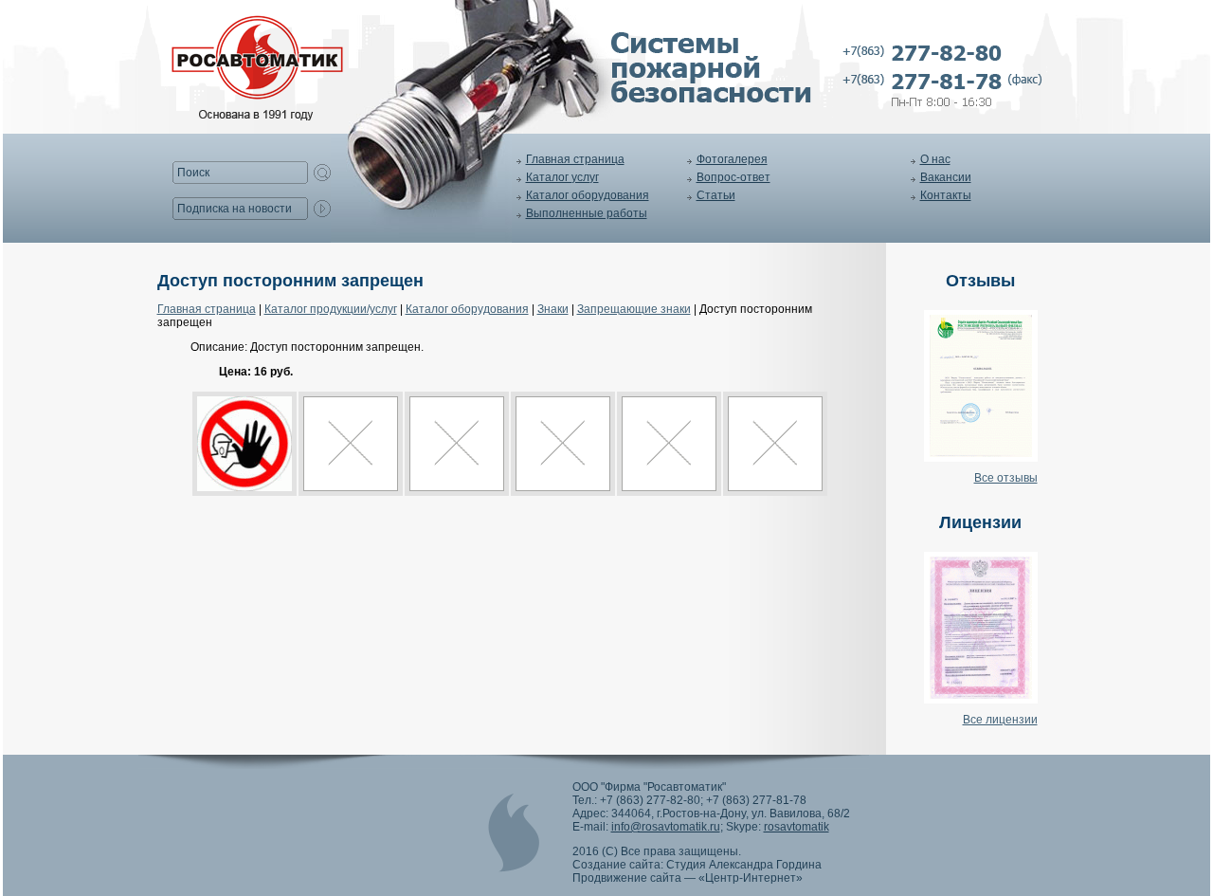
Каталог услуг (562, 177)
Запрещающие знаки (634, 309)
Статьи (716, 195)
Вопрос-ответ (733, 177)
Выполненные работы (586, 213)
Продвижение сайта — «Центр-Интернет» (687, 878)
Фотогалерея (732, 159)
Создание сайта (616, 864)
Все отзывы (1006, 478)
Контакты (945, 195)
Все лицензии (1000, 719)
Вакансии (945, 177)
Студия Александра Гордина (744, 864)
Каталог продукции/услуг (330, 309)
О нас (935, 159)
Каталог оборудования (587, 195)
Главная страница (575, 159)
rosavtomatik (796, 826)
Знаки (553, 309)
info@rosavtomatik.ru (665, 826)
